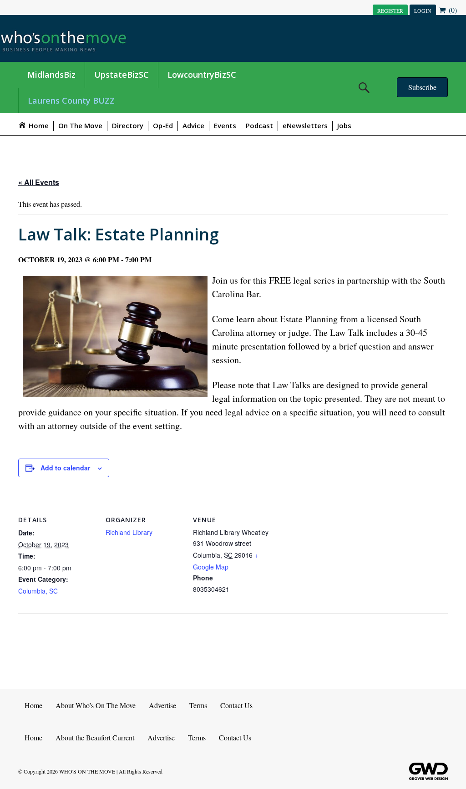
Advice (193, 125)
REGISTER (390, 10)
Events (225, 125)
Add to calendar (65, 467)
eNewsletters (305, 125)
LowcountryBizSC (201, 74)
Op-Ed (163, 125)
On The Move (80, 125)
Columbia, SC (38, 590)
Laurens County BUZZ (71, 100)
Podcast (259, 125)
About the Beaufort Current (95, 737)
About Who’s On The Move (96, 705)
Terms (198, 705)
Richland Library (129, 532)
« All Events (38, 182)
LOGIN (422, 10)
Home (33, 705)
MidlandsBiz (51, 74)
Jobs (344, 125)
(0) (452, 10)
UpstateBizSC (121, 74)
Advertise (162, 705)
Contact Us (236, 705)
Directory (127, 125)
